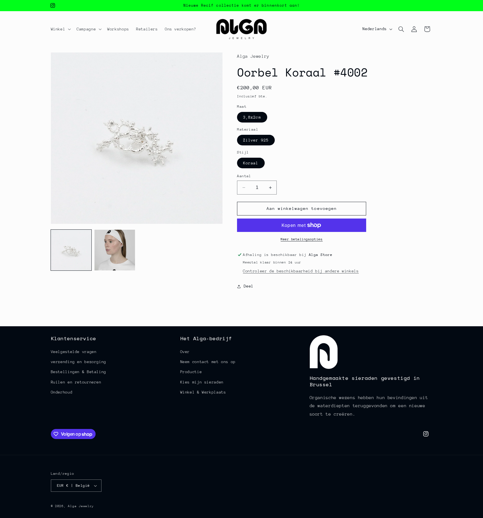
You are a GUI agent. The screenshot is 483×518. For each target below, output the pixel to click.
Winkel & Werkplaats (203, 392)
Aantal (244, 176)
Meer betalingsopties (302, 239)
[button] (60, 29)
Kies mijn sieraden (202, 382)
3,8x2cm (252, 117)
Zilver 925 (256, 140)
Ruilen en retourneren (76, 382)
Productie (191, 372)
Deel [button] (249, 286)
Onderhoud (62, 392)
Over (185, 351)
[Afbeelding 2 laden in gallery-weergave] (114, 250)
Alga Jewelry (81, 506)
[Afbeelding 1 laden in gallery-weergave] (71, 250)
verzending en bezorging (78, 361)
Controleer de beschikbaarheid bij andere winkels (301, 271)
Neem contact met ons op (208, 361)
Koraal (250, 163)
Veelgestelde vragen (74, 351)
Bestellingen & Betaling (78, 372)
